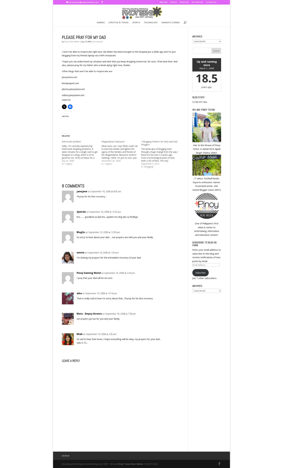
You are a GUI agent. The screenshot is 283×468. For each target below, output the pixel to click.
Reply (172, 194)
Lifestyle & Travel (118, 23)
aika (79, 293)
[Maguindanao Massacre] (121, 152)
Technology (151, 23)
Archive (65, 455)
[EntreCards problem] (82, 152)
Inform (173, 2)
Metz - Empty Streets (89, 313)
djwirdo (81, 211)
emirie (80, 252)
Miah (80, 334)
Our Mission (197, 2)
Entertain (184, 2)
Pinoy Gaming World (89, 273)
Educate (164, 2)
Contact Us (211, 2)
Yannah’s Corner (170, 23)
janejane (82, 191)
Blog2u (81, 232)
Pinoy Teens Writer (71, 41)
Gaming (101, 23)
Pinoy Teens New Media (130, 464)
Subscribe (200, 272)
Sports (136, 23)
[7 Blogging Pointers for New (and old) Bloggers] (161, 154)
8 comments (98, 41)
